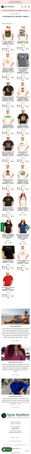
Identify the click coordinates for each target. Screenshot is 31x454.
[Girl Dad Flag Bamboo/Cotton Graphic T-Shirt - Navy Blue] (21, 48)
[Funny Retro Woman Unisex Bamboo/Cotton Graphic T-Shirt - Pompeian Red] (17, 133)
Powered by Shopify (15, 452)
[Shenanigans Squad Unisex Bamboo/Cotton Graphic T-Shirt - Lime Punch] (11, 132)
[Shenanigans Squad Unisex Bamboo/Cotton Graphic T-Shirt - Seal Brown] (6, 132)
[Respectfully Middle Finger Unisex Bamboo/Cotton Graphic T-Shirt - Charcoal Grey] (13, 189)
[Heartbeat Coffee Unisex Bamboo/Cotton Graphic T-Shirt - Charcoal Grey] (13, 296)
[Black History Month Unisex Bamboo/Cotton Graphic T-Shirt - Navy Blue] (6, 216)
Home (11, 13)
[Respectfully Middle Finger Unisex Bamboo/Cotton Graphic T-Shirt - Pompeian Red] (2, 189)
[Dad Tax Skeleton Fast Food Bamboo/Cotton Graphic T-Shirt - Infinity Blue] (8, 49)
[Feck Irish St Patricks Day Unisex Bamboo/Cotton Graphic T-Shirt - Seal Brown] (21, 160)
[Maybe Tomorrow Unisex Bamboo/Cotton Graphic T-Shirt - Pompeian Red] (17, 269)
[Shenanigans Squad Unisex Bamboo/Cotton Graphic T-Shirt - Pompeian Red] (2, 133)
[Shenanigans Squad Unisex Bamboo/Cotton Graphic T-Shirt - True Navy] (8, 135)
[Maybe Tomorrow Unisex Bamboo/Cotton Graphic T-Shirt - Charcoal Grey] (28, 269)
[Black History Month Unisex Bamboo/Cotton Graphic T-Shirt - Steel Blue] (4, 214)
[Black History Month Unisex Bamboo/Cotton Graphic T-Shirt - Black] (2, 214)
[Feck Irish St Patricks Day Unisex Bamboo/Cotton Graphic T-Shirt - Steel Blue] (19, 160)
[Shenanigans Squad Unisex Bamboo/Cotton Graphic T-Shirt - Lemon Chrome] (13, 132)
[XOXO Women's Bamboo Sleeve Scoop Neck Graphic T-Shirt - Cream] (22, 214)
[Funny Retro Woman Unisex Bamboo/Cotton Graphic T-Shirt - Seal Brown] (21, 132)
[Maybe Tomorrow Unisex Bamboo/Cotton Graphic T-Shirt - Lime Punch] (26, 267)
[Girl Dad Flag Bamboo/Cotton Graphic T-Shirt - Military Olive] (26, 48)
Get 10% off (2, 227)
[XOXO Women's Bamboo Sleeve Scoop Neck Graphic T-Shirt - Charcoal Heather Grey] (23, 214)
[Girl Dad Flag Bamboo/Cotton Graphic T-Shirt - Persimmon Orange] (24, 47)
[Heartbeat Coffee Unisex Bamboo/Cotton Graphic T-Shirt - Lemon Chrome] (13, 294)
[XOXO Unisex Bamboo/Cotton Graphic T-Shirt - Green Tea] (8, 266)
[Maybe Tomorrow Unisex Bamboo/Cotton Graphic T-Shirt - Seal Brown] (21, 267)
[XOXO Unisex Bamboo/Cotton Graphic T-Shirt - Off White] (9, 268)
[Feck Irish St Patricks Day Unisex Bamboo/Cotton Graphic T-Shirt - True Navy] (22, 162)
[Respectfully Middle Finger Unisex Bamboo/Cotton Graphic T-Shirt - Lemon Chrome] (13, 187)
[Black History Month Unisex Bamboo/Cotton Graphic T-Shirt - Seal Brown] (6, 214)
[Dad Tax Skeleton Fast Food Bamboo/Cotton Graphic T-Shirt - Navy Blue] (6, 49)
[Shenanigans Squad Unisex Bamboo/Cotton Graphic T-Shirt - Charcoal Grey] (13, 133)
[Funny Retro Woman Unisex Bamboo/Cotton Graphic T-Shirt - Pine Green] (19, 133)
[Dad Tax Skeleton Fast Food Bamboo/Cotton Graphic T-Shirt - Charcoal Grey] (13, 49)
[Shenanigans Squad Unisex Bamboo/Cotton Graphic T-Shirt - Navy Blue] (6, 133)
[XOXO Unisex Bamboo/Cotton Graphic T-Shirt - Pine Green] (4, 268)
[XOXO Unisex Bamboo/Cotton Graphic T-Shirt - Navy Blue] (6, 268)
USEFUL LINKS (15, 437)
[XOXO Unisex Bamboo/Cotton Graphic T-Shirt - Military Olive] (11, 268)
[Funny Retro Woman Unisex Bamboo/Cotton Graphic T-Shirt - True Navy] (22, 135)
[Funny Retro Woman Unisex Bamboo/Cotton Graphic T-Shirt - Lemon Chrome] (28, 132)
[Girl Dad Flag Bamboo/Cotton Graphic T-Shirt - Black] (17, 47)
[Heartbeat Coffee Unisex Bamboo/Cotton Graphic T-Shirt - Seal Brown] (6, 294)
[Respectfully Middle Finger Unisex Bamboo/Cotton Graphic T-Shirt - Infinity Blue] (8, 189)
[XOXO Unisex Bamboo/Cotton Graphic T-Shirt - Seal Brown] (6, 266)
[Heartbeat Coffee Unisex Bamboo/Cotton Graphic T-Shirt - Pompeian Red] (2, 296)
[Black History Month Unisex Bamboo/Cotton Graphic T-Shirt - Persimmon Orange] (9, 214)
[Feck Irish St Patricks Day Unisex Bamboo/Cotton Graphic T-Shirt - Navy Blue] (21, 161)
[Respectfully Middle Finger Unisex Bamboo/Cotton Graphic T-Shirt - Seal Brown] (6, 187)
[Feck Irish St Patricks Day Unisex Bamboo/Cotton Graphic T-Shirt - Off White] (24, 161)
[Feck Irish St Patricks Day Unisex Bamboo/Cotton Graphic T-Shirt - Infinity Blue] (22, 161)
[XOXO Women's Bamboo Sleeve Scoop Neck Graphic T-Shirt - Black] (20, 214)
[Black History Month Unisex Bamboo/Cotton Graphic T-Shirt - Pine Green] (4, 216)
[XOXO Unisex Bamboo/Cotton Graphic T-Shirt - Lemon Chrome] (13, 266)
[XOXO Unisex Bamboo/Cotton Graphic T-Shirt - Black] (2, 266)
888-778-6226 (15, 428)
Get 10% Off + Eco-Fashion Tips (15, 444)
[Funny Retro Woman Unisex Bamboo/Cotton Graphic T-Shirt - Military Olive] (26, 133)
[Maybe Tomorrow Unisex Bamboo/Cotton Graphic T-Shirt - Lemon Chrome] (28, 267)
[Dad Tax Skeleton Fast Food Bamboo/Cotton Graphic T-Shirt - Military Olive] (11, 49)
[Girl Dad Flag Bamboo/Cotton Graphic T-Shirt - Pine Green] (19, 48)
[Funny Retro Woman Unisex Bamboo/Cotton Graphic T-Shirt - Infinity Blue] (22, 133)
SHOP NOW (25, 10)
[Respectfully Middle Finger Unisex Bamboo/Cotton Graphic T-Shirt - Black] (2, 187)
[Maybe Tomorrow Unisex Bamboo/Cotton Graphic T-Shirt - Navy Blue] (21, 269)
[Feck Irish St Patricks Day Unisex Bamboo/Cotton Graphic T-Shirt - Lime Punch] (26, 160)
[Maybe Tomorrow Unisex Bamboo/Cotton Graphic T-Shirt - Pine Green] (19, 269)
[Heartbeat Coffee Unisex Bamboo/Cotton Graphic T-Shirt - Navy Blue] (6, 296)
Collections (17, 13)
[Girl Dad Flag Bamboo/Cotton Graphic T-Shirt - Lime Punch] (26, 47)
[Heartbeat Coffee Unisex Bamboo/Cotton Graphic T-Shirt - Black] (2, 294)
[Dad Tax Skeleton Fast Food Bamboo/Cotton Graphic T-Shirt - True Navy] (8, 51)
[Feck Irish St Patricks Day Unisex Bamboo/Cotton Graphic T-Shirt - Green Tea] (22, 160)
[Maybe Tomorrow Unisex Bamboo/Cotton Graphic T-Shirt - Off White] (24, 269)
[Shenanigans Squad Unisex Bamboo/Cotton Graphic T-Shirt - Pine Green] (4, 133)
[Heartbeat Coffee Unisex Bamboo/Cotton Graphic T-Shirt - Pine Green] (4, 296)
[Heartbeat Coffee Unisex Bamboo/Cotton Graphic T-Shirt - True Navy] (8, 297)
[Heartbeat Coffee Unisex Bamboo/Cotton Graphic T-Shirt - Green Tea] (8, 294)
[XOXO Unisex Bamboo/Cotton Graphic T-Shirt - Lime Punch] (11, 266)
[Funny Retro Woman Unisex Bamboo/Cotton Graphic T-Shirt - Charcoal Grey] (28, 133)
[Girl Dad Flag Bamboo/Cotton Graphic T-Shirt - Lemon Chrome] (28, 47)
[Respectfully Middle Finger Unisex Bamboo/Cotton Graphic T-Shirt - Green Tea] (8, 187)
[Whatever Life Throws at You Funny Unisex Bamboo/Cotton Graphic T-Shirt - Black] (17, 187)
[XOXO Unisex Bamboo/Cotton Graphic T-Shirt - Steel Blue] (4, 266)
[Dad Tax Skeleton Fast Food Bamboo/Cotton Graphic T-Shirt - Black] (2, 48)
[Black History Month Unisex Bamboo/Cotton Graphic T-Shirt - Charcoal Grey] (13, 216)
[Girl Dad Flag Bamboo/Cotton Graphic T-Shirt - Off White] (24, 48)
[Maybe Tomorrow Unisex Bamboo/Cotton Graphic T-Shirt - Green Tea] (22, 267)
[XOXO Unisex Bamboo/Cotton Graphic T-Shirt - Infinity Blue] (8, 268)
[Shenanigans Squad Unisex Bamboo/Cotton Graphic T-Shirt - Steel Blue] (4, 132)
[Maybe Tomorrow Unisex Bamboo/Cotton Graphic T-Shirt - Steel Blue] (19, 267)
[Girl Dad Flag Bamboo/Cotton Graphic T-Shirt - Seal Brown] (21, 47)
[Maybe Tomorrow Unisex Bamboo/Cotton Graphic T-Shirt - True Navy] (22, 270)
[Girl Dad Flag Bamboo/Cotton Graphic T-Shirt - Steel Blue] (19, 47)
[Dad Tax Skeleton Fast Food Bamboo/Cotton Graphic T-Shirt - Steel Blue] (4, 48)
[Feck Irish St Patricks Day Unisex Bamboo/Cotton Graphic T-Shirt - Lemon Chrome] (28, 160)
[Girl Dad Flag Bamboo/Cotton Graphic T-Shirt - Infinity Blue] (22, 48)
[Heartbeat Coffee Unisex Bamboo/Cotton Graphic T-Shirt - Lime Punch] (11, 294)
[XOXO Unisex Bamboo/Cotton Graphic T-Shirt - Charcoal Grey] (13, 268)
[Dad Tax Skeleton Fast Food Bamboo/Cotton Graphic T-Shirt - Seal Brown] (6, 48)
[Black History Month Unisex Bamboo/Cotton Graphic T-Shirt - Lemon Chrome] (13, 214)
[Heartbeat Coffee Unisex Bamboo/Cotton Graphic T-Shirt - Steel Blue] (4, 294)
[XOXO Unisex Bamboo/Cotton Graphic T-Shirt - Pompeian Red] (2, 268)
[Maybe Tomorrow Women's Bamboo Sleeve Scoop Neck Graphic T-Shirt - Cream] (7, 242)
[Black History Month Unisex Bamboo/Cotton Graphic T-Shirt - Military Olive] (11, 216)
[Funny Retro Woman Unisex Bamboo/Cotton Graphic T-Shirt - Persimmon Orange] (24, 132)
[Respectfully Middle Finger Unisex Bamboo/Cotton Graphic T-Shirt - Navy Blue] (6, 189)
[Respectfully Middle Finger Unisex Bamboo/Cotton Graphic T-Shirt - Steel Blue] (4, 187)
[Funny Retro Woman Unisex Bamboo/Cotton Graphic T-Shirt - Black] (17, 132)
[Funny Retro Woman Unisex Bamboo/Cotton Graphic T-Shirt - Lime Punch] (26, 132)
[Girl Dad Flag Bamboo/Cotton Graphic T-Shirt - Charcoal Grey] (28, 48)
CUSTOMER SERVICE (15, 441)
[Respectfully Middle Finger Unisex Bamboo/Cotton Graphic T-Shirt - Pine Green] (4, 189)
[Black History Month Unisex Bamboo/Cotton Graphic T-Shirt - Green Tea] (8, 214)
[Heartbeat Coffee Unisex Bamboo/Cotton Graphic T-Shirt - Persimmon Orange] (9, 294)
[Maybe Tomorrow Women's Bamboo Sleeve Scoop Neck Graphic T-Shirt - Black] (5, 242)
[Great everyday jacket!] (15, 353)
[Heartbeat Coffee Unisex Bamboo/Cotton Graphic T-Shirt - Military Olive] (11, 296)
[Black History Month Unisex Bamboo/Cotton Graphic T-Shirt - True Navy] (8, 217)
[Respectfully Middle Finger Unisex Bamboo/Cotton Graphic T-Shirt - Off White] (9, 189)
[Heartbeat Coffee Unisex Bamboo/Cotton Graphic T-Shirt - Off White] (9, 296)
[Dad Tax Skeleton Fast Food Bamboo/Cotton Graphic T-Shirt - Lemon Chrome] (13, 48)
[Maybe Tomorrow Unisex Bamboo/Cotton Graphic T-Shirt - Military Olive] (26, 269)
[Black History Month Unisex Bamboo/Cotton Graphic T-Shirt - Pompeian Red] (2, 216)
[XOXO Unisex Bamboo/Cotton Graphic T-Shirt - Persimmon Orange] (9, 266)
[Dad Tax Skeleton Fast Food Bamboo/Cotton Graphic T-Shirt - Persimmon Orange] (9, 48)
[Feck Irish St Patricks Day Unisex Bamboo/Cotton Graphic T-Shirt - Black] (17, 160)
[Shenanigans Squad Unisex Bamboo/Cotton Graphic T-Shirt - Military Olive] (11, 133)
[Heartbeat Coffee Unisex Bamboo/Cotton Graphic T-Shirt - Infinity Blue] (8, 296)
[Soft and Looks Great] (15, 387)
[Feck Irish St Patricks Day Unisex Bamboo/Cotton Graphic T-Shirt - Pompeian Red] (17, 161)
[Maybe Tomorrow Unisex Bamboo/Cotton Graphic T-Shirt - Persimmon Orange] (24, 267)
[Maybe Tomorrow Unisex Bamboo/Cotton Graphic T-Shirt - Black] (17, 267)
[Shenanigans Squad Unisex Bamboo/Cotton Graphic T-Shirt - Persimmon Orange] (9, 132)
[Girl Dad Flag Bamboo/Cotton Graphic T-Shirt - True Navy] (22, 50)
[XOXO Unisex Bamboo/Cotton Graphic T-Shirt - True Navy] (8, 269)
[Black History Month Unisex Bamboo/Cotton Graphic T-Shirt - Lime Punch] (11, 214)
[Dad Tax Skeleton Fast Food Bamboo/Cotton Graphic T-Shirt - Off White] (9, 49)
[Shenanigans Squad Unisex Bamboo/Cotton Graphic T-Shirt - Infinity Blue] (8, 133)
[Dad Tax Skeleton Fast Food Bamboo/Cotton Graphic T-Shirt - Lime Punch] (11, 48)
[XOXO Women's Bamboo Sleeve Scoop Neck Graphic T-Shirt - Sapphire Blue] (25, 214)
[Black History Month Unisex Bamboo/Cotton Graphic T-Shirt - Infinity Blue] (8, 216)
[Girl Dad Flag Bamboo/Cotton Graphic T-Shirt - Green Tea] (22, 47)
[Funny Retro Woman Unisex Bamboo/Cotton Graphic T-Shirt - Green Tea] (22, 132)
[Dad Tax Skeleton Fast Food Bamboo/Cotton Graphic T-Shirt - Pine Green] (4, 49)
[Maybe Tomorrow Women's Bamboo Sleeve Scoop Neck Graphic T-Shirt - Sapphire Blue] (10, 242)
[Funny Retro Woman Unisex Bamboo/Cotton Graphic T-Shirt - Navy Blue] (21, 133)
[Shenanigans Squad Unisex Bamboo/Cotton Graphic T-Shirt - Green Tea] (8, 132)
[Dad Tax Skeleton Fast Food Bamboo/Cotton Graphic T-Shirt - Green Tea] (8, 48)
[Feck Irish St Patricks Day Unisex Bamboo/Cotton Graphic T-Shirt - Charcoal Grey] (28, 161)
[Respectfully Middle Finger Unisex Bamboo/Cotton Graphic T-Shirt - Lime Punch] (11, 187)
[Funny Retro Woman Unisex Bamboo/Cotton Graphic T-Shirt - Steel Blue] (19, 132)
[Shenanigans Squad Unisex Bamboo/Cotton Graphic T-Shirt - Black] (2, 132)
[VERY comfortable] (15, 317)
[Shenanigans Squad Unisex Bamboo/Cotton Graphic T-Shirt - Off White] (9, 133)
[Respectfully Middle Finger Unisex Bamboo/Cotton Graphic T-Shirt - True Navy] (8, 190)
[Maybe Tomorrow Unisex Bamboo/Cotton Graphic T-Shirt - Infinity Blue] (22, 269)
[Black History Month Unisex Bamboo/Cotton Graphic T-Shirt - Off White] (9, 216)
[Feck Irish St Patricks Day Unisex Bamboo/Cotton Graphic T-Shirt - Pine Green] (19, 161)
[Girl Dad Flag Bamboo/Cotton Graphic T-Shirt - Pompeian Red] (17, 48)
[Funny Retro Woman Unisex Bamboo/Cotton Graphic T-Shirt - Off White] (24, 133)
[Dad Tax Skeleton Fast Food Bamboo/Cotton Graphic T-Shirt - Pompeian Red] (2, 49)
